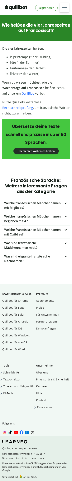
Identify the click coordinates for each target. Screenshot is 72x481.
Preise (40, 307)
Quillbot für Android (15, 321)
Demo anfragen (46, 328)
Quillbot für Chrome (15, 300)
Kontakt (41, 400)
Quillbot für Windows (16, 335)
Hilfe (39, 393)
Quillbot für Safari (14, 314)
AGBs (39, 453)
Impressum (38, 458)
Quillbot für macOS (14, 342)
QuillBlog (28, 93)
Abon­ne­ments (45, 300)
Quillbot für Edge (13, 307)
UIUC (34, 476)
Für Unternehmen (47, 314)
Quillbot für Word (13, 349)
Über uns (42, 372)
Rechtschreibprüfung (17, 108)
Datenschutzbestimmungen (17, 453)
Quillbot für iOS (12, 328)
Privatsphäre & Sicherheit (52, 379)
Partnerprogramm (47, 321)
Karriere (41, 386)
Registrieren (46, 8)
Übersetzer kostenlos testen (36, 151)
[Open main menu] (64, 7)
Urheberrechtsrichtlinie (14, 458)
